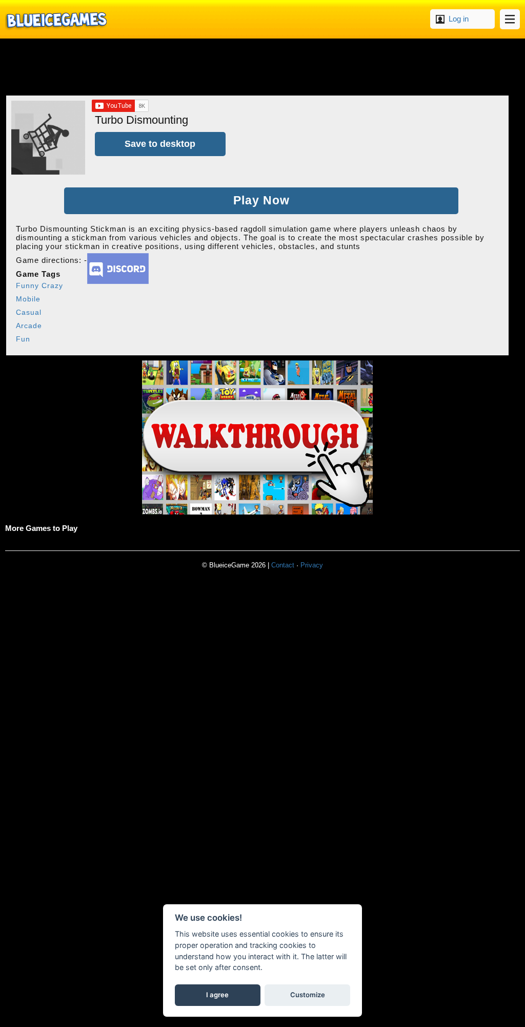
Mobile (28, 299)
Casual (29, 312)
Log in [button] (459, 18)
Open (510, 19)
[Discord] (118, 281)
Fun (23, 339)
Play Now (261, 200)
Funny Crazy (39, 285)
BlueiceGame (56, 19)
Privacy (311, 565)
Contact (282, 565)
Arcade (29, 325)
